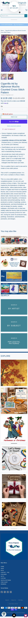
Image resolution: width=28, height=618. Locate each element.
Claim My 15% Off (14, 316)
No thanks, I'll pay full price (14, 318)
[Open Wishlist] (25, 615)
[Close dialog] (27, 296)
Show (14, 615)
